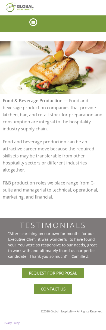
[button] (33, 22)
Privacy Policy (11, 323)
